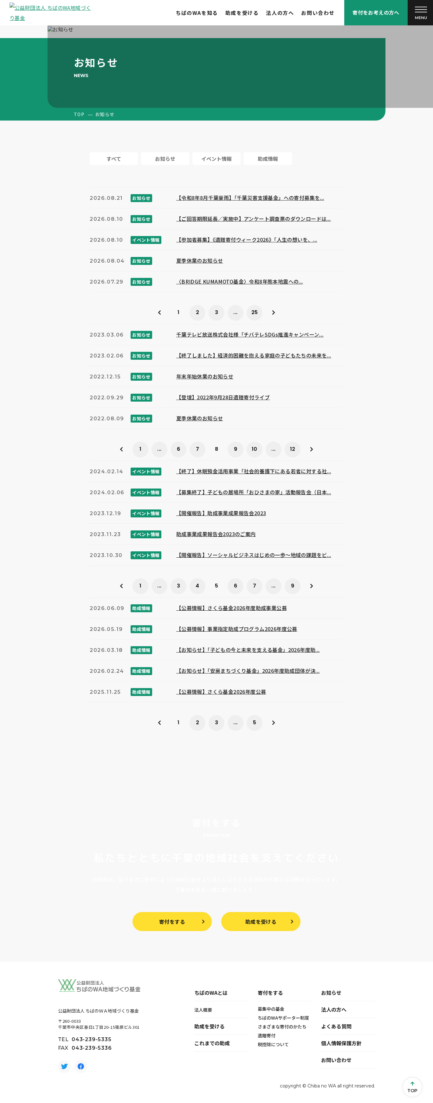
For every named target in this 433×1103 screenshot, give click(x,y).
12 (292, 449)
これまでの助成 (212, 1043)
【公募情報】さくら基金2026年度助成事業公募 (231, 608)
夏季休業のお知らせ (199, 260)
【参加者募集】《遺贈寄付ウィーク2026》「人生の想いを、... (246, 239)
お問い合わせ (318, 12)
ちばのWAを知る (197, 12)
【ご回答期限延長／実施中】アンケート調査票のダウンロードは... (253, 218)
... (235, 312)
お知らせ (331, 992)
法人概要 (203, 1010)
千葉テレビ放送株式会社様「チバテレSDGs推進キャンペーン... (250, 334)
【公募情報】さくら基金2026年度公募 (221, 691)
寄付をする (172, 921)
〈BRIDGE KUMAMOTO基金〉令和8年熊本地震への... (239, 281)
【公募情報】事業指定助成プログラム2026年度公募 (236, 629)
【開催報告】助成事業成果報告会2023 (221, 513)
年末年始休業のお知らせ (204, 376)
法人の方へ (280, 12)
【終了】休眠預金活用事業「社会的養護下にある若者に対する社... (253, 471)
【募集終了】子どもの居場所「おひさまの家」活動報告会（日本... (253, 492)
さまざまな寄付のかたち (282, 1026)
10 (254, 449)
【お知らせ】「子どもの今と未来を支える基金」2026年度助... (248, 649)
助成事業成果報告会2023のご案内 (216, 534)
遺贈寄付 (266, 1035)
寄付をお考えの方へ (375, 12)
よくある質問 (336, 1026)
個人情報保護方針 (341, 1043)
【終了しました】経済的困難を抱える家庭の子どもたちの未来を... (253, 355)
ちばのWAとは (211, 992)
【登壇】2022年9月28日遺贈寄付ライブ (223, 397)
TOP (79, 114)
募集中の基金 (271, 1009)
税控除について (273, 1044)
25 (254, 312)
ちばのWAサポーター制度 (283, 1017)
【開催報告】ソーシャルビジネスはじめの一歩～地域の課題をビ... (253, 555)
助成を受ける (242, 12)
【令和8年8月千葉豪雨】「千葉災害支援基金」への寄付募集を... (250, 197)
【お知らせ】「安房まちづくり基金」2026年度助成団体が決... (248, 670)
